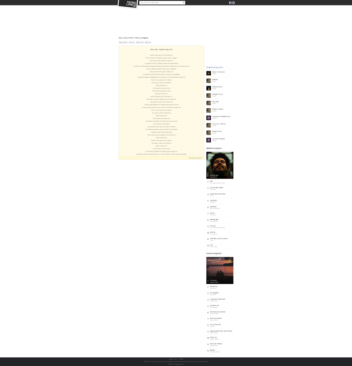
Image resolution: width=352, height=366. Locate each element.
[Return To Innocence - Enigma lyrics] (208, 73)
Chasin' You (213, 337)
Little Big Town (214, 345)
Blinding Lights (214, 175)
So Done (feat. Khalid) (216, 187)
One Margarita (214, 293)
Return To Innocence (218, 72)
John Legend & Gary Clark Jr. (217, 183)
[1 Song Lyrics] (127, 4)
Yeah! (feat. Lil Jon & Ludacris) (219, 238)
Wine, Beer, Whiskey (216, 344)
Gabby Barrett (214, 301)
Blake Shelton (214, 333)
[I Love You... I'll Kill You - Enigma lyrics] (208, 125)
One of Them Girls (215, 324)
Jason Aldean (213, 307)
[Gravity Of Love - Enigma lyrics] (208, 132)
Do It (211, 245)
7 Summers (213, 280)
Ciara (211, 195)
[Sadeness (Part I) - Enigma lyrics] (208, 88)
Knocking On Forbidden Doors (221, 116)
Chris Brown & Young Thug (217, 227)
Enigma (145, 38)
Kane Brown (213, 288)
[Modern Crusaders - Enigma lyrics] (208, 110)
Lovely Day (213, 200)
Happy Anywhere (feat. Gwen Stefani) (221, 331)
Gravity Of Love (217, 131)
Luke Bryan (213, 294)
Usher (211, 240)
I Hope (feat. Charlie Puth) (217, 299)
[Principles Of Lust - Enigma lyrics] (208, 95)
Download (124, 42)
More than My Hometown (217, 312)
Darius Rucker (214, 320)
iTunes (149, 42)
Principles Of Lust (217, 94)
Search (183, 2)
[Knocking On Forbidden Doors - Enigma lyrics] (208, 118)
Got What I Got (214, 305)
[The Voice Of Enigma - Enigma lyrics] (208, 140)
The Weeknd (213, 177)
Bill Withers (213, 202)
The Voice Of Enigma (218, 139)
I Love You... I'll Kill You (219, 124)
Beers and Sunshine (216, 318)
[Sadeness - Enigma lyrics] (208, 80)
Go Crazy (212, 226)
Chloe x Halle (213, 247)
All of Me (212, 232)
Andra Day (213, 215)
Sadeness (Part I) (217, 87)
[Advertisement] (161, 24)
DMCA (181, 359)
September (213, 206)
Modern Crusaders (217, 109)
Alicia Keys (213, 189)
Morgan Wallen (214, 282)
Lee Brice (212, 326)
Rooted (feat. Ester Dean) (217, 194)
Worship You (214, 286)
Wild (211, 181)
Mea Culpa (215, 101)
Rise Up (212, 213)
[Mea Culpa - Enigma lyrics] (208, 103)
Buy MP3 (140, 42)
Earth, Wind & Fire (215, 208)
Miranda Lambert (215, 352)
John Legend (213, 234)
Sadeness (215, 79)
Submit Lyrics (173, 359)
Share (132, 42)
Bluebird (212, 350)
